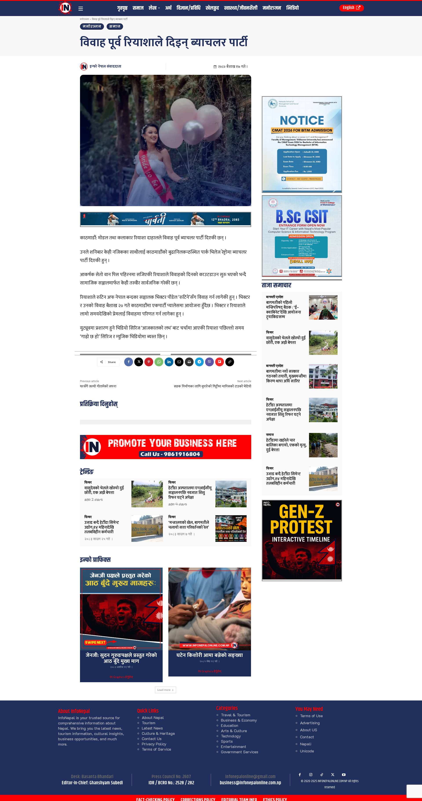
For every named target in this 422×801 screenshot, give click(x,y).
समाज (114, 26)
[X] (138, 361)
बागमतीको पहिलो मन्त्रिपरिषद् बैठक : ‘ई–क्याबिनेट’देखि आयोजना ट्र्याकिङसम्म (283, 309)
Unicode (307, 750)
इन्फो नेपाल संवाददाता (105, 66)
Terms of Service (156, 749)
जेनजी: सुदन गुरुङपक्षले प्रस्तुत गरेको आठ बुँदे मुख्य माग (121, 658)
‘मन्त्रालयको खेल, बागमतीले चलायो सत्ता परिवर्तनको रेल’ (188, 525)
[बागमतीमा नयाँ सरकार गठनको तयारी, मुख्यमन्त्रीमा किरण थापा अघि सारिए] (323, 376)
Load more (164, 690)
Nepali (305, 743)
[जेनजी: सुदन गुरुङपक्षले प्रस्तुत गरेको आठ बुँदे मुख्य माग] (121, 609)
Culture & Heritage (158, 733)
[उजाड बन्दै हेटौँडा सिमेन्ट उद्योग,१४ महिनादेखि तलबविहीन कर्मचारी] (147, 528)
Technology (231, 736)
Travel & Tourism (235, 714)
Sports (227, 741)
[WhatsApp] (159, 361)
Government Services (239, 751)
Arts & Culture (234, 730)
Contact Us (152, 738)
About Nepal (153, 717)
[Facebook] (128, 361)
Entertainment (233, 746)
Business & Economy (239, 720)
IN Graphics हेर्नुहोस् (121, 677)
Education (229, 725)
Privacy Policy (154, 743)
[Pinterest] (148, 361)
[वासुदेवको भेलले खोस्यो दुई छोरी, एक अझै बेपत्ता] (147, 494)
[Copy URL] (229, 361)
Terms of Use (311, 715)
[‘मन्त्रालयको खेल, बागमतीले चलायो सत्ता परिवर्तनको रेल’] (231, 528)
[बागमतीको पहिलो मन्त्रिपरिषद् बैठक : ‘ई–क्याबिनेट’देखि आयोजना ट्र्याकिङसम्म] (323, 307)
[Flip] (219, 361)
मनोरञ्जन (84, 19)
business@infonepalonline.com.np (250, 783)
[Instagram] (310, 774)
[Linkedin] (169, 361)
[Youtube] (343, 774)
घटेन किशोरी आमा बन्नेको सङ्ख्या (209, 655)
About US (308, 729)
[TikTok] (321, 774)
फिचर (88, 482)
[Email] (179, 361)
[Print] (189, 361)
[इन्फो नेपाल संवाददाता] (84, 66)
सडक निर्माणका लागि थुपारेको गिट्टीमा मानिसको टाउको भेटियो (212, 386)
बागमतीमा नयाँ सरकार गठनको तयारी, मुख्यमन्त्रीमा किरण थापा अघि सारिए (286, 376)
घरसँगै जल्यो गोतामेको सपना (98, 386)
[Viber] (209, 361)
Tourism (148, 722)
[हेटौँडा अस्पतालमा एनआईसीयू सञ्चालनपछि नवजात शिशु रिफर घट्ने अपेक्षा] (231, 494)
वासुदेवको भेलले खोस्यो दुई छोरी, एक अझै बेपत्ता (104, 490)
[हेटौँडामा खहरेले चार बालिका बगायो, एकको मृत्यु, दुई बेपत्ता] (323, 445)
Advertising (310, 722)
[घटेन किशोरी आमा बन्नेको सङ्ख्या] (209, 609)
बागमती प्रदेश (274, 297)
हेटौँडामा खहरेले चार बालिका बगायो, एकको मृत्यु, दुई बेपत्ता (286, 445)
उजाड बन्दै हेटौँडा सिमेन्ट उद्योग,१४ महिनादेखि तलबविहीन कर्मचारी (101, 527)
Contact (307, 736)
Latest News (152, 728)
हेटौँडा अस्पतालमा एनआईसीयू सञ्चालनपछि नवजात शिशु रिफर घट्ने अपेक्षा (190, 493)
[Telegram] (199, 361)
